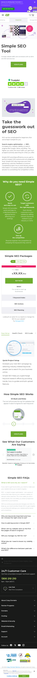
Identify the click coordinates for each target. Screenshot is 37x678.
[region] (18, 289)
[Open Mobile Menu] (2, 15)
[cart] (32, 15)
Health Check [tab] (17, 333)
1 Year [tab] (13, 261)
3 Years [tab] (24, 261)
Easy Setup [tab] (5, 333)
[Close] (34, 671)
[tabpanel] (18, 289)
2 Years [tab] (18, 261)
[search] (30, 15)
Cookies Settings (12, 676)
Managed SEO (19, 321)
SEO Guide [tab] (29, 333)
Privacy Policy (6, 673)
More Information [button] (8, 8)
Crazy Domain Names (13, 667)
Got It (24, 676)
